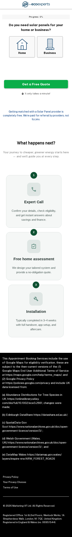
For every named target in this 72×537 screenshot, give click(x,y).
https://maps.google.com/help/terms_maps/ (34, 374)
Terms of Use (10, 487)
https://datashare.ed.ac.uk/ (50, 414)
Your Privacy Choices (14, 482)
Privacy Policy (10, 477)
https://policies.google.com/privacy (28, 382)
